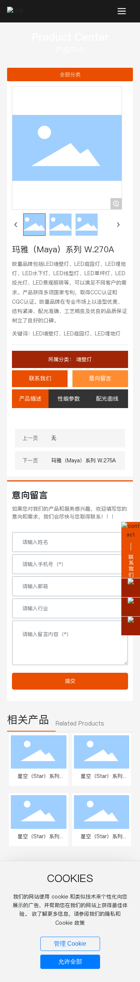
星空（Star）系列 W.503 (101, 780)
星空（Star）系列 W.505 (101, 840)
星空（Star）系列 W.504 (38, 840)
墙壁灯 (83, 359)
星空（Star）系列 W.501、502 (38, 780)
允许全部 (70, 961)
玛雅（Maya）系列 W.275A (83, 460)
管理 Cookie (70, 943)
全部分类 (70, 74)
